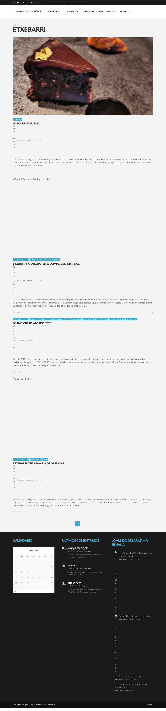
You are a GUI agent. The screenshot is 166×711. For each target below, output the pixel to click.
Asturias (68, 319)
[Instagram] (141, 2)
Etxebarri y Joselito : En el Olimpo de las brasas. (46, 263)
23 (51, 577)
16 (51, 572)
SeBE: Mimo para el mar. (130, 676)
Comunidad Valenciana (91, 319)
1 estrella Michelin (21, 259)
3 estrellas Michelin (56, 319)
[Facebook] (132, 2)
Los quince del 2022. (26, 123)
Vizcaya (45, 459)
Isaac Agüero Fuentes (24, 140)
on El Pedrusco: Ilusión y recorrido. (80, 586)
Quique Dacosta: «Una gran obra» (135, 616)
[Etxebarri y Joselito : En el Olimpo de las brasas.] (78, 216)
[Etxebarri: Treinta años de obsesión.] (78, 416)
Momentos (18, 119)
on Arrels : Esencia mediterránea (79, 551)
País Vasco (43, 259)
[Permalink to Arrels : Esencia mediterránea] (73, 548)
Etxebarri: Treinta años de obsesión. (38, 463)
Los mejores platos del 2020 (32, 323)
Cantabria (77, 319)
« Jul (15, 591)
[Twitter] (145, 2)
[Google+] (137, 2)
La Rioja (105, 319)
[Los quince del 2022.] (78, 76)
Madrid (112, 319)
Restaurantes (54, 259)
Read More (17, 172)
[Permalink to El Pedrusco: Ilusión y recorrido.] (64, 584)
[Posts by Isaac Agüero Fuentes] (14, 140)
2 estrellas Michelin (38, 319)
